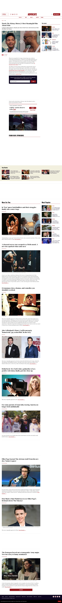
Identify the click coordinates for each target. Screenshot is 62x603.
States (53, 238)
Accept (59, 601)
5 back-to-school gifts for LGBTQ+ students (55, 42)
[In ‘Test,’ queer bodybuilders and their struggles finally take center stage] (21, 223)
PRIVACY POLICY (24, 596)
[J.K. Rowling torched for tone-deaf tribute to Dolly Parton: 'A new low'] (46, 207)
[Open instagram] (17, 14)
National (53, 27)
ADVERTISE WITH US (18, 596)
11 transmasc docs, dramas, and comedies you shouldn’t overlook (18, 289)
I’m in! (33, 81)
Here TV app (18, 74)
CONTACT (3, 596)
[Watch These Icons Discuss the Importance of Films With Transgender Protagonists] (45, 171)
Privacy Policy (18, 601)
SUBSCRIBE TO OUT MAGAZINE (4, 14)
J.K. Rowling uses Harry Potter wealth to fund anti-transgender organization (15, 177)
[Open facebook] (11, 14)
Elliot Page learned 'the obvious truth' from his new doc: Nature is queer (20, 460)
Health (31, 17)
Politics (20, 17)
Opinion (42, 17)
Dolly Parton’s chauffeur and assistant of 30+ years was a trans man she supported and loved (56, 216)
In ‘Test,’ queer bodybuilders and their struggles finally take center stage (19, 208)
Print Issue (54, 39)
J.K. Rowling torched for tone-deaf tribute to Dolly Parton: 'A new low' (56, 209)
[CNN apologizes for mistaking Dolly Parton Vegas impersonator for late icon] (46, 35)
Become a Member (32, 108)
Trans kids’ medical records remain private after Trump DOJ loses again (56, 229)
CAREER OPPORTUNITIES (12, 596)
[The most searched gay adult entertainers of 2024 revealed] (25, 177)
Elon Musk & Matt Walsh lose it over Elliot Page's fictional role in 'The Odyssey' (19, 500)
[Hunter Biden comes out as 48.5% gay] (46, 28)
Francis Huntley (4, 292)
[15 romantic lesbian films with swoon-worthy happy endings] (25, 171)
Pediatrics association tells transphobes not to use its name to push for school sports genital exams (56, 50)
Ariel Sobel (6, 54)
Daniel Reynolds (4, 211)
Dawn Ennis (4, 334)
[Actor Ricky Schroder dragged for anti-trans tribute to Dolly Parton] (46, 234)
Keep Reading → (18, 239)
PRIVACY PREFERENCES (29, 596)
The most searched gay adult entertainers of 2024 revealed (35, 177)
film (5, 20)
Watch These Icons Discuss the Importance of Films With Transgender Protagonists (55, 172)
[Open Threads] (15, 14)
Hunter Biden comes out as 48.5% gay (56, 29)
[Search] (51, 14)
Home (3, 20)
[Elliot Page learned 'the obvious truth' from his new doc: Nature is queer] (21, 475)
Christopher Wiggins (5, 463)
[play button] (21, 41)
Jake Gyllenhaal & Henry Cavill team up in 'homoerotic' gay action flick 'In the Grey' (17, 331)
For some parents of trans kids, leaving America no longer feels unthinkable (20, 406)
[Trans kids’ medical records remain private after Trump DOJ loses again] (46, 227)
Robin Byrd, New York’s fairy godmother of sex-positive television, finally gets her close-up (19, 370)
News (26, 17)
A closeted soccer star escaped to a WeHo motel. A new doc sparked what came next (20, 245)
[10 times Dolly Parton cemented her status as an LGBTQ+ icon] (5, 171)
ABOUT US (6, 596)
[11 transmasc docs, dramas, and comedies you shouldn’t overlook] (21, 304)
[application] (23, 122)
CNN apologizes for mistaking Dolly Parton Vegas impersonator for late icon (55, 37)
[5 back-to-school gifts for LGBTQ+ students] (46, 41)
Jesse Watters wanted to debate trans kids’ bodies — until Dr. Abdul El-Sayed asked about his (56, 223)
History (37, 17)
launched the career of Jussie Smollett (17, 70)
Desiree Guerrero (4, 248)
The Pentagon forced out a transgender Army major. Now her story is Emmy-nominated (20, 553)
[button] (23, 122)
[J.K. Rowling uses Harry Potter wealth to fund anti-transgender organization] (5, 177)
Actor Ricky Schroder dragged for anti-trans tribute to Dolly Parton (56, 235)
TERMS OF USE (35, 596)
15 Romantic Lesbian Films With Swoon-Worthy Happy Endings (35, 172)
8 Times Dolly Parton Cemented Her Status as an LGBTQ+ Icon (15, 172)
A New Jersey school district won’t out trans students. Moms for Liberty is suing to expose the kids (56, 242)
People (53, 212)
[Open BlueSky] (13, 14)
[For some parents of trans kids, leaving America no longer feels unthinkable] (21, 421)
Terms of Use (24, 601)
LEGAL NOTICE (39, 596)
